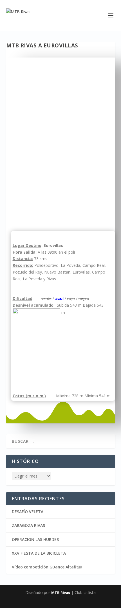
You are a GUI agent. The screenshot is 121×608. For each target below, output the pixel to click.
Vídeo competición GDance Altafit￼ (47, 567)
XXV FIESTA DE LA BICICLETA (39, 553)
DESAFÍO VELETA (27, 511)
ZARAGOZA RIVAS (28, 525)
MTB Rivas (60, 592)
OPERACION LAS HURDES (35, 539)
